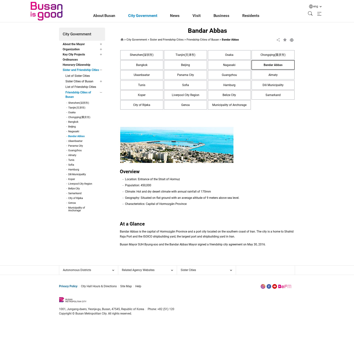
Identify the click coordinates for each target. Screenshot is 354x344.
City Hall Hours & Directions (99, 286)
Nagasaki (73, 131)
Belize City (74, 188)
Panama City (75, 145)
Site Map (126, 286)
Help (138, 286)
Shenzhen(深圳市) (78, 103)
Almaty (72, 155)
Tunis (71, 160)
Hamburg (73, 169)
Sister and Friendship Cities (81, 70)
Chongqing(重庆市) (79, 117)
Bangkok (73, 122)
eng (315, 6)
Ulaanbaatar (75, 141)
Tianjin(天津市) (76, 107)
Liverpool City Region (80, 183)
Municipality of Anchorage (76, 209)
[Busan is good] (47, 11)
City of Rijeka (75, 198)
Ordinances (70, 59)
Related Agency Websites (138, 270)
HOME (122, 39)
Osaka (72, 112)
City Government (136, 39)
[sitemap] (319, 14)
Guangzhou (75, 150)
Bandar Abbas (76, 136)
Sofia (71, 164)
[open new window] (263, 286)
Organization (71, 49)
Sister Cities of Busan (79, 81)
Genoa (72, 203)
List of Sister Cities (77, 76)
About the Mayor (74, 44)
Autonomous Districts (77, 270)
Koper (71, 179)
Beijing (72, 126)
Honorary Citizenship (76, 65)
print (291, 40)
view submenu (101, 45)
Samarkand (74, 193)
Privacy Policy (68, 286)
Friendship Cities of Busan (78, 95)
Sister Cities (188, 270)
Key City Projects (74, 54)
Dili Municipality (77, 174)
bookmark (285, 40)
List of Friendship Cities (80, 87)
